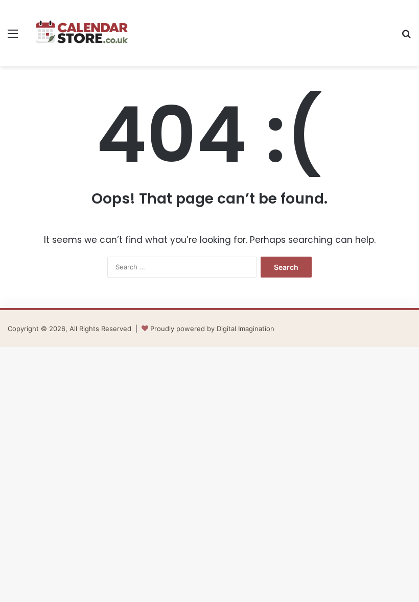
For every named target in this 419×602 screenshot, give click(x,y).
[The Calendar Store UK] (81, 33)
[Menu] (13, 37)
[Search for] (406, 37)
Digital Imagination (245, 328)
